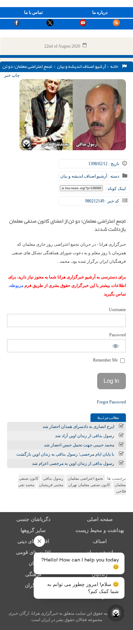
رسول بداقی (53, 478)
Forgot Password (111, 402)
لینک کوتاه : (116, 188)
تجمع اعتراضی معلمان (85, 478)
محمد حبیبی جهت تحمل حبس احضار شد (79, 444)
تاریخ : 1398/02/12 (103, 163)
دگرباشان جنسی (33, 519)
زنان (33, 563)
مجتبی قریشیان (51, 485)
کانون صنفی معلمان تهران (89, 485)
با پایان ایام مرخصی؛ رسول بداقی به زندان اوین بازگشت (65, 454)
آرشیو (100, 66)
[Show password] (116, 345)
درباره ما (99, 12)
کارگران (33, 585)
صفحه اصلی (100, 519)
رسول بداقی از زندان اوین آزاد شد (84, 435)
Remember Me (106, 360)
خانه (115, 66)
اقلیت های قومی (33, 552)
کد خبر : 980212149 (102, 201)
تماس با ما (33, 12)
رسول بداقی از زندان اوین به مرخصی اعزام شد (73, 463)
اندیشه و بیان (69, 66)
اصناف (88, 66)
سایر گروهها (33, 530)
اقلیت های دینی (33, 541)
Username (117, 309)
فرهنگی (33, 574)
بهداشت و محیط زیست (100, 530)
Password (117, 334)
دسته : (113, 176)
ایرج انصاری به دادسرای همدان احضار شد (78, 426)
